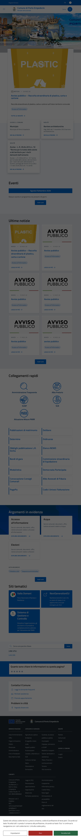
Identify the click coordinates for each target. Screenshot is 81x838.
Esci (40, 833)
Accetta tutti (65, 833)
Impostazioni (15, 833)
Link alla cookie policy (38, 826)
